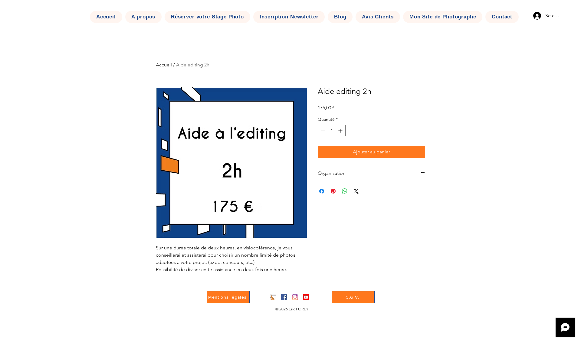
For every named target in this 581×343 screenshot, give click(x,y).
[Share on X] (356, 191)
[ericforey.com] (273, 297)
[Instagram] (295, 297)
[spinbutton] (331, 130)
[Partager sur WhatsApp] (344, 191)
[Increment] (341, 130)
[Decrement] (322, 130)
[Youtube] (306, 297)
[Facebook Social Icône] (284, 297)
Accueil (164, 65)
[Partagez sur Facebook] (321, 191)
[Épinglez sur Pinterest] (333, 191)
